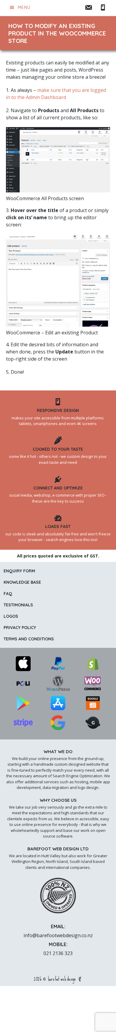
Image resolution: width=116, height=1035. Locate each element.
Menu (24, 7)
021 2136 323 (58, 953)
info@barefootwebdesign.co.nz (58, 935)
